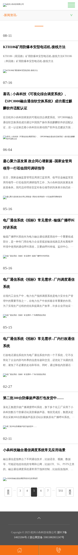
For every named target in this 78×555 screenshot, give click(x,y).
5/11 (60, 490)
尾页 (70, 492)
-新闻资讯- (10, 15)
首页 (8, 492)
